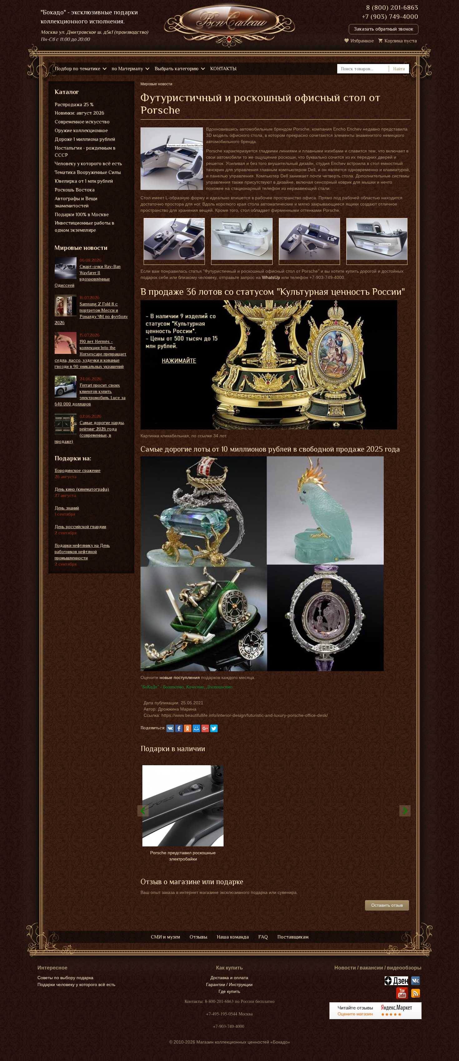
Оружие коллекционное (81, 130)
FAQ (263, 937)
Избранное (362, 41)
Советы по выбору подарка (65, 977)
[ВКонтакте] (170, 728)
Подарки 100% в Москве (82, 214)
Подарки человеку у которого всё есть (76, 984)
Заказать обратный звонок (383, 29)
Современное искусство (82, 122)
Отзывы (198, 937)
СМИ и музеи (165, 937)
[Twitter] (214, 728)
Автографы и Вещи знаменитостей (76, 202)
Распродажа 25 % (74, 104)
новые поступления (180, 677)
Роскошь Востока (75, 190)
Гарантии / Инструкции (229, 984)
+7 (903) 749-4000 (390, 16)
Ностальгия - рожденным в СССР (85, 151)
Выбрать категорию (177, 69)
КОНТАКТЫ (223, 69)
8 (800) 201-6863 (392, 7)
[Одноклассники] (187, 728)
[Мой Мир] (196, 728)
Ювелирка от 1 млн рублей (84, 181)
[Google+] (205, 728)
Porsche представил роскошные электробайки (183, 855)
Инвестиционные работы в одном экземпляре (84, 226)
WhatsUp (271, 277)
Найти (399, 68)
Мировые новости (81, 247)
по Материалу (127, 69)
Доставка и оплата (229, 977)
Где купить (229, 991)
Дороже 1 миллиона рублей (85, 139)
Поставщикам (292, 937)
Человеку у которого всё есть (88, 163)
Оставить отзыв (387, 905)
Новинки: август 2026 (79, 113)
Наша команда (233, 937)
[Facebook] (179, 728)
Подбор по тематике (77, 69)
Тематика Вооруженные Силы (88, 172)
